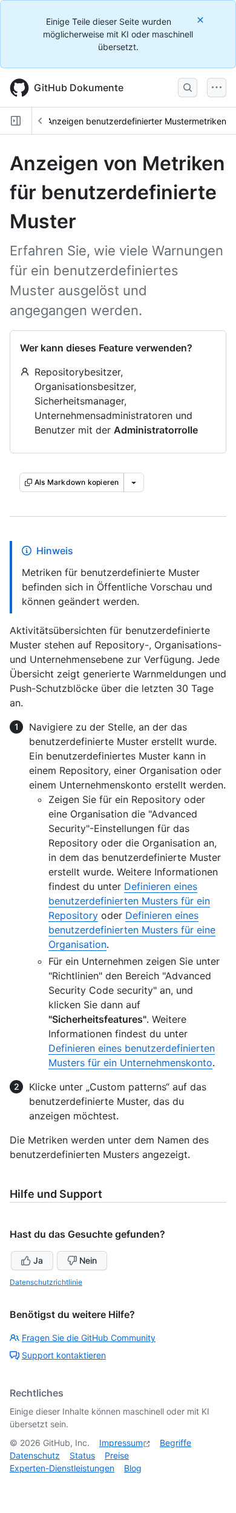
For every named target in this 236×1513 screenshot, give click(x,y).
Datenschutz (35, 1455)
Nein (88, 1260)
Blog (133, 1468)
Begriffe (175, 1443)
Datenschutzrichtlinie (46, 1282)
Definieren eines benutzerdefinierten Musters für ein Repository (129, 900)
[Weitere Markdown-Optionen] (133, 482)
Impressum (121, 1443)
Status (82, 1455)
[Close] (201, 20)
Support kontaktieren (64, 1355)
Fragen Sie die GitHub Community (89, 1337)
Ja (38, 1260)
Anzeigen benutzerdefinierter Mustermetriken (136, 121)
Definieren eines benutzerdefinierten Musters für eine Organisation (131, 929)
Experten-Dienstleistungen (62, 1468)
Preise (117, 1455)
